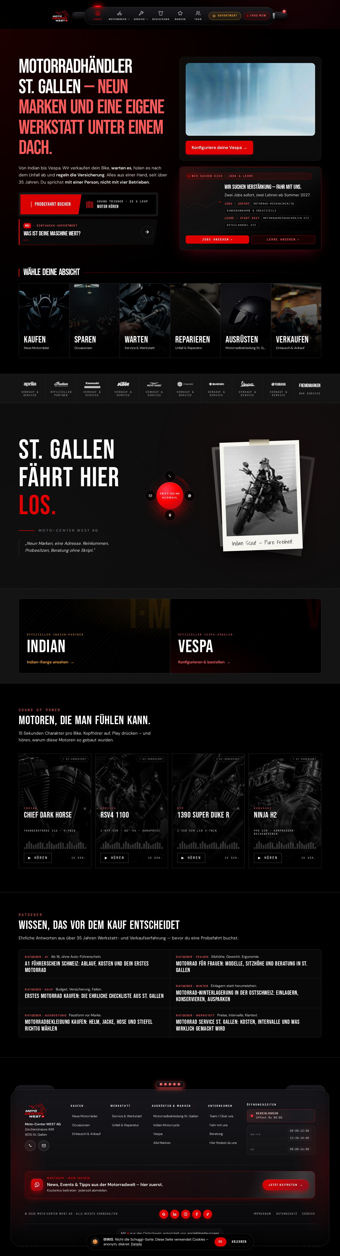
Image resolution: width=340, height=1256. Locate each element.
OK (221, 1242)
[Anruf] (170, 476)
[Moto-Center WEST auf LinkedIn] (174, 1214)
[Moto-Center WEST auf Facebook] (196, 1214)
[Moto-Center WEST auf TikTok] (207, 1214)
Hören (38, 857)
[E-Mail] (150, 495)
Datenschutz (286, 1214)
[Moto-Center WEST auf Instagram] (185, 1214)
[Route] (170, 515)
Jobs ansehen (217, 239)
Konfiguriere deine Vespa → (219, 147)
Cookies (308, 1214)
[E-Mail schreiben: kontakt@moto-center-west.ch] (43, 1145)
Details (136, 1244)
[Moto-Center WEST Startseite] (60, 15)
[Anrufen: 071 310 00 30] (30, 1145)
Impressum (263, 1214)
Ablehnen (239, 1242)
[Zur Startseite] (35, 1110)
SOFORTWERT (227, 15)
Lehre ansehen (283, 239)
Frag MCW (258, 15)
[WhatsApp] (189, 495)
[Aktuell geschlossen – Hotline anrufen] (284, 11)
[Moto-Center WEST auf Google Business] (163, 1214)
